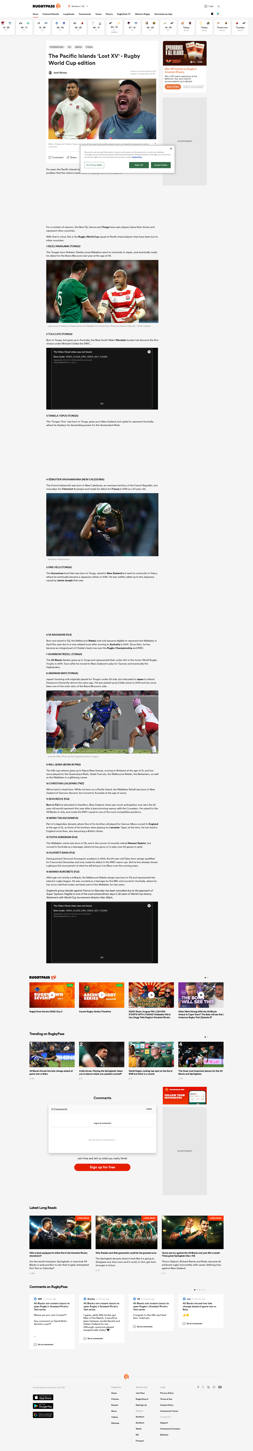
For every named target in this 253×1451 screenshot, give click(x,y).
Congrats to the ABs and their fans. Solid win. (149, 1316)
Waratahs (121, 340)
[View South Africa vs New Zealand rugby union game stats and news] (168, 27)
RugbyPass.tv (142, 1399)
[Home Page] (47, 6)
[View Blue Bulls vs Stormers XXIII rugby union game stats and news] (60, 27)
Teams (98, 14)
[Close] (171, 148)
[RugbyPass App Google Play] (62, 1406)
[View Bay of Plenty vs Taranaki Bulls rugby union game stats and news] (150, 27)
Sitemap (115, 1423)
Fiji (57, 804)
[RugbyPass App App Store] (62, 1397)
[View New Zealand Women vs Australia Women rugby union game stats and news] (114, 27)
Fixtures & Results (51, 14)
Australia (115, 644)
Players (109, 14)
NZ (137, 1434)
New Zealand (114, 573)
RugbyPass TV (124, 14)
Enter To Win (173, 86)
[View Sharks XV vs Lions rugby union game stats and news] (78, 27)
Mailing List (141, 1405)
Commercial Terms (169, 1411)
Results (114, 1405)
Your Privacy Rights (94, 165)
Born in (50, 804)
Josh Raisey (60, 72)
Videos (114, 1417)
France (115, 488)
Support (164, 1422)
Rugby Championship (119, 648)
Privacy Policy (167, 1393)
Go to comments (44, 1344)
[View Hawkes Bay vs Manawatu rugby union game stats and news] (24, 27)
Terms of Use (166, 1399)
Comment (58, 157)
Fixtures (115, 1399)
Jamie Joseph (65, 580)
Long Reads (68, 14)
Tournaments (85, 14)
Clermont (67, 488)
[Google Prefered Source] (62, 1415)
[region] (127, 159)
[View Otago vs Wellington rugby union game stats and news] (204, 27)
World (138, 1428)
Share (73, 157)
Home (114, 1393)
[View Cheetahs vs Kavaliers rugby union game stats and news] (222, 27)
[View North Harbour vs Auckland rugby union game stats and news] (132, 27)
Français (140, 1440)
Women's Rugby (142, 14)
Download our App (163, 14)
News (35, 14)
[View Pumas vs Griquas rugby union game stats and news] (42, 27)
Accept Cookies (160, 165)
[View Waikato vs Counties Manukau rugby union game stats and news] (186, 27)
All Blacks (56, 660)
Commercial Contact (170, 1428)
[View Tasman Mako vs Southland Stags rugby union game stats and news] (96, 27)
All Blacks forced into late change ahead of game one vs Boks (199, 1306)
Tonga (105, 227)
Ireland (90, 326)
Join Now (140, 1393)
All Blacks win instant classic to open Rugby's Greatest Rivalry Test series (52, 1306)
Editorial (164, 1434)
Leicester (114, 827)
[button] (60, 1245)
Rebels (92, 640)
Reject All (139, 165)
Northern (140, 1416)
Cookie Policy (166, 1405)
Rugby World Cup (88, 236)
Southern (140, 1422)
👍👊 (186, 1314)
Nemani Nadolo (137, 843)
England (153, 824)
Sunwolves (57, 573)
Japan (140, 679)
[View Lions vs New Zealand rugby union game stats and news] (240, 27)
